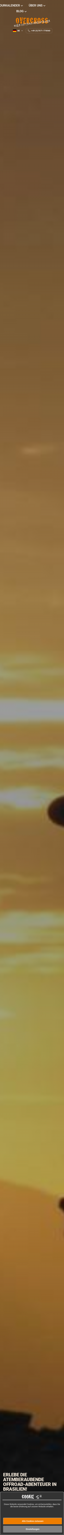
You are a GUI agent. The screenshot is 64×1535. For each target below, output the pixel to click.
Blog (20, 11)
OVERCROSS (32, 21)
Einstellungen (32, 1529)
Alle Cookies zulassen (32, 1521)
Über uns (36, 5)
